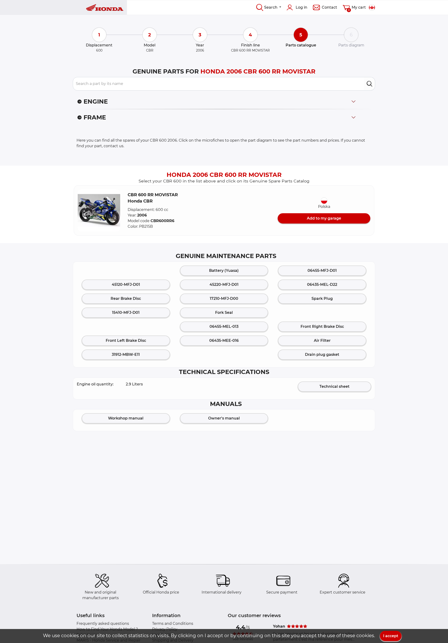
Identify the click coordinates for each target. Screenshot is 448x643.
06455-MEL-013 (224, 326)
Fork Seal (224, 312)
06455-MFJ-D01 (322, 270)
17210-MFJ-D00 (224, 298)
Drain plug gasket (322, 354)
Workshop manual (126, 418)
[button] (99, 210)
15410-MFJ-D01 (126, 312)
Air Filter (322, 340)
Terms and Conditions (172, 623)
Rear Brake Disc (126, 298)
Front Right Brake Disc (322, 326)
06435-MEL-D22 (322, 284)
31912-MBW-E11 (126, 354)
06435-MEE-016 (224, 340)
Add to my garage (324, 218)
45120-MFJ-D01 (126, 284)
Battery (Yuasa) (224, 270)
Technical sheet (334, 386)
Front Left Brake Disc (126, 340)
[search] (369, 84)
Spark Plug (322, 298)
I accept (390, 636)
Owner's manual (224, 418)
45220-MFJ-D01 (224, 284)
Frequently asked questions (103, 623)
